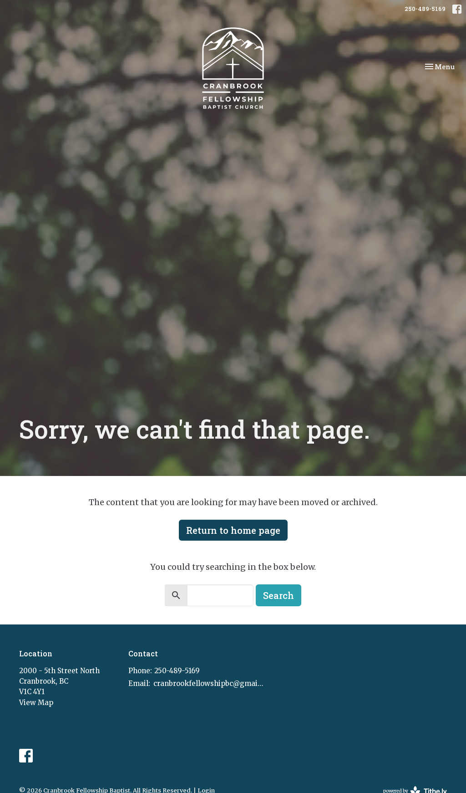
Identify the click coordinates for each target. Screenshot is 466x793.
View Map (36, 702)
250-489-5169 (425, 9)
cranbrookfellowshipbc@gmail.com (209, 683)
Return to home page (233, 530)
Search (278, 595)
